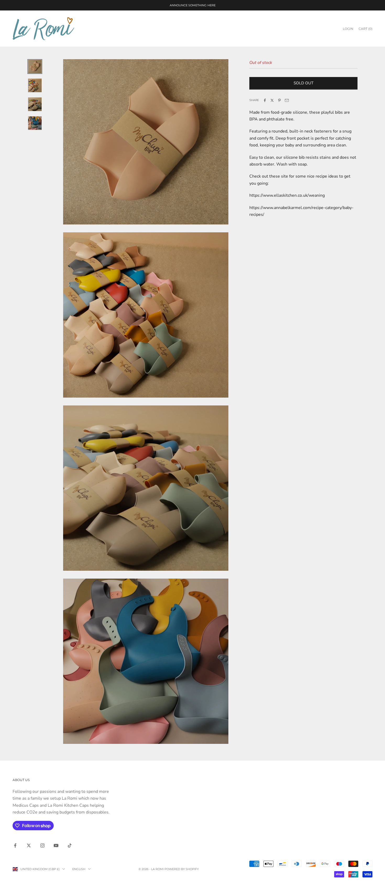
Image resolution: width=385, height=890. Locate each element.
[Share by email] (287, 100)
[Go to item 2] (35, 85)
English (78, 869)
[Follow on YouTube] (56, 845)
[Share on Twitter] (272, 100)
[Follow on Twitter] (28, 845)
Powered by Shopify (181, 869)
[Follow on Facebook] (15, 845)
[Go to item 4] (35, 123)
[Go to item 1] (35, 66)
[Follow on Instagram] (42, 845)
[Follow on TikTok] (69, 845)
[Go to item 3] (35, 104)
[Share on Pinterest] (279, 100)
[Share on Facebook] (265, 100)
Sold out (304, 83)
